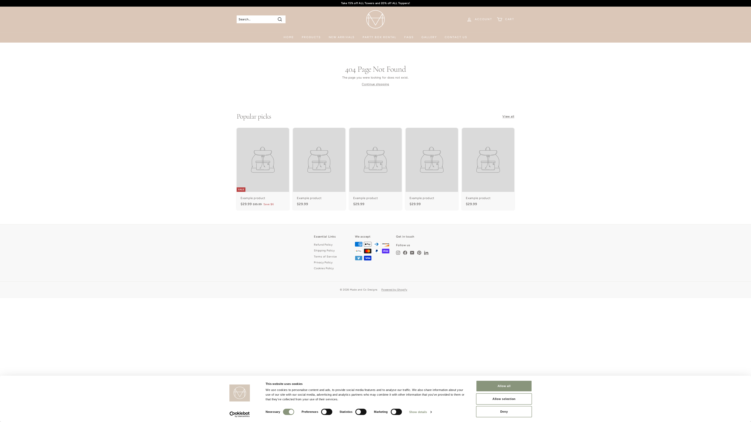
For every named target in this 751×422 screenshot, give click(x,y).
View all (508, 116)
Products (311, 37)
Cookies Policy (324, 268)
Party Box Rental (379, 37)
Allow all (504, 386)
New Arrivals (342, 37)
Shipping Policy (324, 250)
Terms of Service (325, 256)
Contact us (456, 37)
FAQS (409, 37)
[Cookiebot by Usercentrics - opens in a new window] (240, 414)
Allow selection (504, 399)
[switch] (326, 412)
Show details (418, 412)
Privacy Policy (323, 262)
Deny (504, 411)
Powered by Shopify (394, 289)
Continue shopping (375, 84)
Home (289, 37)
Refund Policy (323, 244)
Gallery (429, 37)
